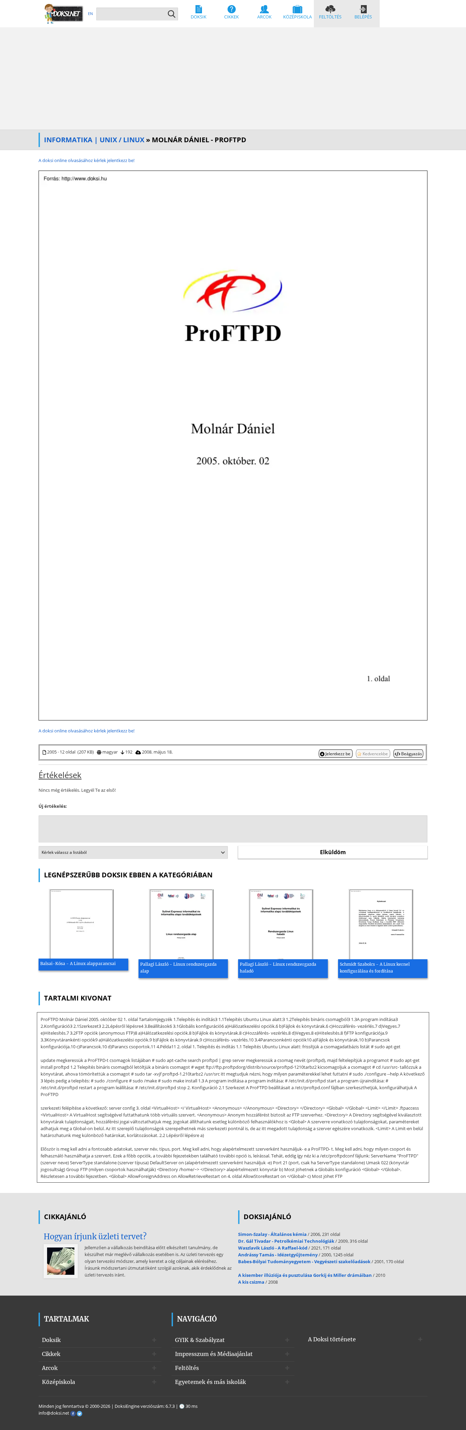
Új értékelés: (53, 806)
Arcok (264, 17)
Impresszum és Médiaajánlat (214, 1354)
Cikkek (231, 17)
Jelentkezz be (337, 753)
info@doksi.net (54, 1413)
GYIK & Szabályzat (200, 1340)
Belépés (363, 17)
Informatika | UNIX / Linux (94, 139)
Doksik (198, 17)
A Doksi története (332, 1339)
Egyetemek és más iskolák (210, 1381)
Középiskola (297, 17)
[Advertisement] (233, 78)
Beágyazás (411, 753)
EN (90, 13)
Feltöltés (330, 17)
